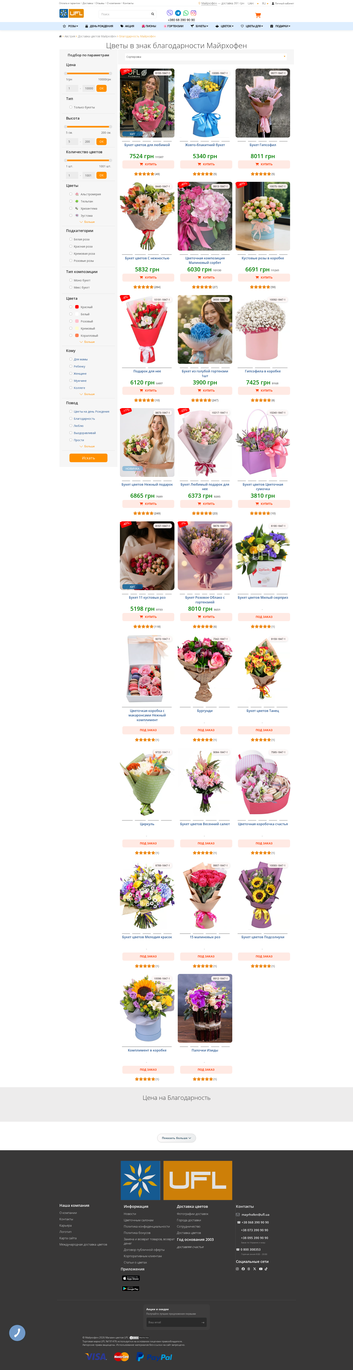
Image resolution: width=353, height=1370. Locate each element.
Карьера (65, 1225)
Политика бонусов (137, 1233)
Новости (130, 1214)
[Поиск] (152, 14)
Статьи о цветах (135, 1262)
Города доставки (189, 1220)
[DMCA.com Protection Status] (139, 1337)
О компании (68, 1213)
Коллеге (79, 388)
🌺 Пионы (149, 26)
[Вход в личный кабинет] (273, 3)
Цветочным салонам (138, 1220)
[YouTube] (261, 1269)
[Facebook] (244, 1269)
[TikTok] (266, 1269)
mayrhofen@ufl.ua (255, 1214)
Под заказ (264, 616)
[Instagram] (193, 14)
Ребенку (79, 366)
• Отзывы (99, 3)
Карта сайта (68, 1238)
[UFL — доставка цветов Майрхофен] (71, 13)
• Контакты (127, 3)
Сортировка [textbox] (133, 57)
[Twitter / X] (255, 1269)
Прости (79, 440)
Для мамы (81, 359)
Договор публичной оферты (144, 1250)
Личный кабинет (284, 3)
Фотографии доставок (192, 1214)
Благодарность (84, 419)
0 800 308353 (251, 1249)
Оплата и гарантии (69, 3)
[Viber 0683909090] (170, 14)
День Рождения (101, 26)
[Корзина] (259, 16)
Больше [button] (89, 222)
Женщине (80, 373)
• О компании (113, 3)
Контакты (66, 1219)
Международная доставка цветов (83, 1244)
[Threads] (249, 1269)
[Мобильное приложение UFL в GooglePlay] (131, 1288)
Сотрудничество (188, 1226)
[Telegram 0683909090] (178, 14)
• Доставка (87, 3)
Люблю (79, 426)
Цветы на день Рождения (91, 411)
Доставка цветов (189, 1233)
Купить (150, 164)
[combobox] (206, 56)
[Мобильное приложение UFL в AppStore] (131, 1278)
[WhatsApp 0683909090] (186, 14)
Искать (88, 457)
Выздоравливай (85, 433)
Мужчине (80, 381)
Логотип (65, 1232)
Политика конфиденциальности (147, 1226)
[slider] (65, 73)
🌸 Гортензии (173, 26)
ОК (101, 88)
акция (129, 26)
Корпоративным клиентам (143, 1256)
